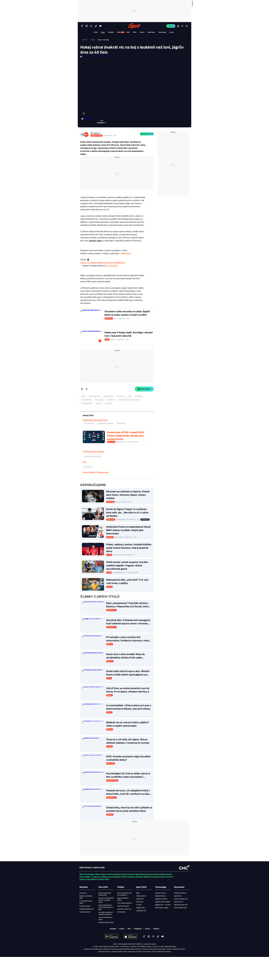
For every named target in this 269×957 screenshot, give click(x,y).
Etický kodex (146, 951)
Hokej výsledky (89, 472)
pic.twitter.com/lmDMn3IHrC (113, 263)
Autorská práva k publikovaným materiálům (96, 949)
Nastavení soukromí (179, 949)
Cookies (169, 949)
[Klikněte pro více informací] (83, 113)
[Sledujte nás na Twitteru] (91, 26)
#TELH (128, 253)
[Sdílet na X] (86, 389)
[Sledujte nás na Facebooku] (82, 26)
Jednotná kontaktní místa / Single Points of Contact (126, 951)
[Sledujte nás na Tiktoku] (96, 26)
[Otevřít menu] (187, 26)
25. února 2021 (112, 266)
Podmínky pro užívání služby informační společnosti (125, 949)
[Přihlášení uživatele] (178, 26)
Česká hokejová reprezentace (95, 420)
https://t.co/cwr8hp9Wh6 (90, 263)
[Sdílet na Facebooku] (82, 389)
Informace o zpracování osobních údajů (153, 949)
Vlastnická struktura (104, 951)
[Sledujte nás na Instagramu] (86, 26)
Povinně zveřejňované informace (161, 951)
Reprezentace (103, 472)
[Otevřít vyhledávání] (182, 26)
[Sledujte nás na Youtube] (100, 26)
